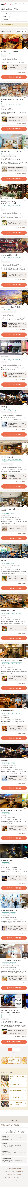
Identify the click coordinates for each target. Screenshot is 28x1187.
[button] (14, 1137)
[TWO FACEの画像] (14, 347)
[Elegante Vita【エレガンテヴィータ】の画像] (14, 141)
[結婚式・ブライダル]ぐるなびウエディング (10, 1124)
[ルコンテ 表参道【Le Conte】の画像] (14, 245)
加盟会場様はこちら (11, 1174)
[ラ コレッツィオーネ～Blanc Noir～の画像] (14, 951)
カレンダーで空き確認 (15, 77)
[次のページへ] (22, 1049)
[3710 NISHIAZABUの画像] (14, 851)
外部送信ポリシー (19, 1171)
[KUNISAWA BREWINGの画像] (14, 701)
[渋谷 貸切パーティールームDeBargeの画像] (14, 651)
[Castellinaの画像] (14, 551)
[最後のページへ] (25, 1049)
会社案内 (9, 1168)
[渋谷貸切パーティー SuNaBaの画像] (14, 41)
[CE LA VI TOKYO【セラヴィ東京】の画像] (14, 297)
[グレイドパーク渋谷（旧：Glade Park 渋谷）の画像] (14, 90)
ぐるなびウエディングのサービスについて (14, 1177)
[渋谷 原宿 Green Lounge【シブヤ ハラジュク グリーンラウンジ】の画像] (14, 191)
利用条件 (19, 1168)
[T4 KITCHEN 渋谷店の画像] (14, 447)
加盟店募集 (18, 1174)
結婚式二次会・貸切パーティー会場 (8, 1125)
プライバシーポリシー (9, 1171)
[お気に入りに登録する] (25, 49)
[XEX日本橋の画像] (14, 397)
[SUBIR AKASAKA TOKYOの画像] (14, 901)
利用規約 (14, 1168)
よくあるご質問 (14, 1180)
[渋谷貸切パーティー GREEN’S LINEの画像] (14, 801)
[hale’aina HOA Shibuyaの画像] (14, 601)
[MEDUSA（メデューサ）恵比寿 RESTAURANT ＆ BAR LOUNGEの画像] (14, 1001)
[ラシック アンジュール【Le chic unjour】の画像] (14, 499)
